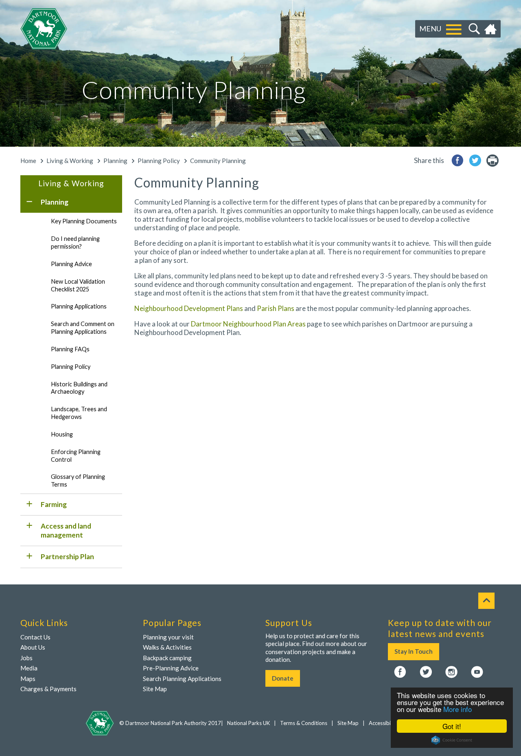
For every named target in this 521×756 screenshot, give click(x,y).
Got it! (451, 726)
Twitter (426, 672)
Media (28, 668)
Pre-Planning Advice (171, 668)
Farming (54, 504)
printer (492, 160)
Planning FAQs (70, 349)
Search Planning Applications (182, 678)
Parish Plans (275, 308)
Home (491, 29)
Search (473, 29)
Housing (62, 434)
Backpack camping (167, 657)
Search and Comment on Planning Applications (82, 327)
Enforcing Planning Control (76, 455)
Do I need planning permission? (75, 242)
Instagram (451, 672)
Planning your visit (168, 637)
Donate (282, 678)
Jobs (26, 657)
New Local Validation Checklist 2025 (78, 285)
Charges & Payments (48, 688)
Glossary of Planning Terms (78, 480)
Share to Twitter (475, 160)
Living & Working (69, 160)
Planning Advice (71, 263)
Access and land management (66, 530)
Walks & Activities (167, 647)
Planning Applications (79, 306)
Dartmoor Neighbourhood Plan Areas (248, 324)
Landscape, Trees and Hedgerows (79, 413)
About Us (32, 647)
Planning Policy (159, 160)
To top (486, 601)
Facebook (400, 672)
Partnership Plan (67, 556)
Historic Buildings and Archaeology (79, 388)
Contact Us (35, 637)
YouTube (477, 672)
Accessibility (383, 723)
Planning (115, 160)
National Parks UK (248, 723)
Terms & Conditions (303, 723)
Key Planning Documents (84, 221)
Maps (27, 678)
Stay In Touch (413, 651)
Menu (430, 28)
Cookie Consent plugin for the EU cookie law (451, 740)
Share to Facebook (457, 160)
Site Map (155, 688)
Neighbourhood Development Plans (188, 308)
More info (457, 709)
